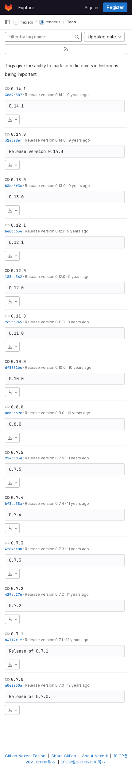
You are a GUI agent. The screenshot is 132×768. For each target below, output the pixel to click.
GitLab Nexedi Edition (25, 755)
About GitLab (63, 755)
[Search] (77, 37)
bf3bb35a (13, 503)
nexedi (26, 22)
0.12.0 (18, 270)
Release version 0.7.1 (44, 639)
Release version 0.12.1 (44, 231)
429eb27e (13, 594)
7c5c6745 (13, 322)
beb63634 (13, 231)
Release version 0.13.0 (45, 185)
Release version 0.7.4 (44, 503)
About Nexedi (95, 755)
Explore (26, 7)
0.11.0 (18, 316)
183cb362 (13, 276)
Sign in (91, 7)
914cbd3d (13, 458)
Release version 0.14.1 (44, 94)
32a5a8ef (13, 140)
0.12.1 (18, 225)
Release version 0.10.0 (45, 367)
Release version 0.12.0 (45, 276)
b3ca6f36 (13, 185)
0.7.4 (17, 497)
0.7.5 (17, 452)
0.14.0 (18, 134)
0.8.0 (17, 407)
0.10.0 (18, 361)
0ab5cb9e (13, 413)
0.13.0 (18, 179)
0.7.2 (17, 588)
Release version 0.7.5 (44, 458)
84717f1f (13, 639)
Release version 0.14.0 (45, 140)
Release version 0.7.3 (44, 549)
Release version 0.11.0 (45, 322)
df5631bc (13, 367)
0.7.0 (17, 679)
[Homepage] (8, 7)
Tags (71, 22)
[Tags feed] (66, 49)
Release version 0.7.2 (44, 594)
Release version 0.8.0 (44, 413)
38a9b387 (13, 94)
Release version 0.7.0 (44, 685)
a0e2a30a (13, 685)
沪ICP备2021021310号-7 (83, 761)
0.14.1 (18, 89)
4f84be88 (13, 549)
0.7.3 (17, 543)
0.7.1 (17, 634)
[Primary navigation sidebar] (7, 22)
